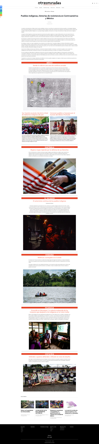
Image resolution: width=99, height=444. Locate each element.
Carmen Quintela (67, 414)
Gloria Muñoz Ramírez (53, 417)
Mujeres (22, 427)
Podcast (51, 429)
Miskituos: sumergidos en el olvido (49, 257)
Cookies (53, 440)
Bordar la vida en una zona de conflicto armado (49, 65)
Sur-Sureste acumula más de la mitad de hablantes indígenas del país (35, 114)
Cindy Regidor (37, 414)
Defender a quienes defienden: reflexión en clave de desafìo (49, 357)
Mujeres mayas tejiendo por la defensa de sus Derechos (49, 150)
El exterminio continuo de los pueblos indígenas (49, 201)
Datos (51, 427)
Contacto (63, 7)
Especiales (40, 7)
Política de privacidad (48, 440)
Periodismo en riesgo (46, 7)
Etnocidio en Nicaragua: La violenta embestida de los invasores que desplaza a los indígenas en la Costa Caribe (49, 311)
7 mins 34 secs (48, 11)
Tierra (21, 431)
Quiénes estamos (62, 428)
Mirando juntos (58, 7)
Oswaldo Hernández (23, 414)
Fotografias (51, 428)
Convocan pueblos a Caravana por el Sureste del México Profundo (62, 114)
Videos (51, 430)
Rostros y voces (53, 7)
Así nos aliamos (62, 429)
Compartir (52, 11)
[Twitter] (1, 9)
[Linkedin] (1, 11)
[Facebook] (1, 7)
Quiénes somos (62, 427)
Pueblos (22, 430)
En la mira (36, 7)
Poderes (22, 429)
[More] (1, 15)
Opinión (22, 428)
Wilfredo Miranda (42, 414)
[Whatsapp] (1, 13)
